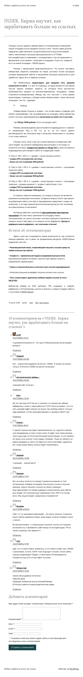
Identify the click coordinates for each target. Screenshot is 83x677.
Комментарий (15, 619)
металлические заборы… (28, 377)
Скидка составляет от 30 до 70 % (42, 148)
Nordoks (20, 506)
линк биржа (44, 303)
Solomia (19, 473)
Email (12, 629)
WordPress (74, 669)
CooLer (19, 422)
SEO (31, 303)
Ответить (17, 350)
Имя (11, 624)
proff (18, 335)
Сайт (11, 633)
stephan (20, 455)
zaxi (18, 541)
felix (18, 395)
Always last (21, 568)
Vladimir (20, 356)
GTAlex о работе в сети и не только (20, 5)
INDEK (27, 292)
